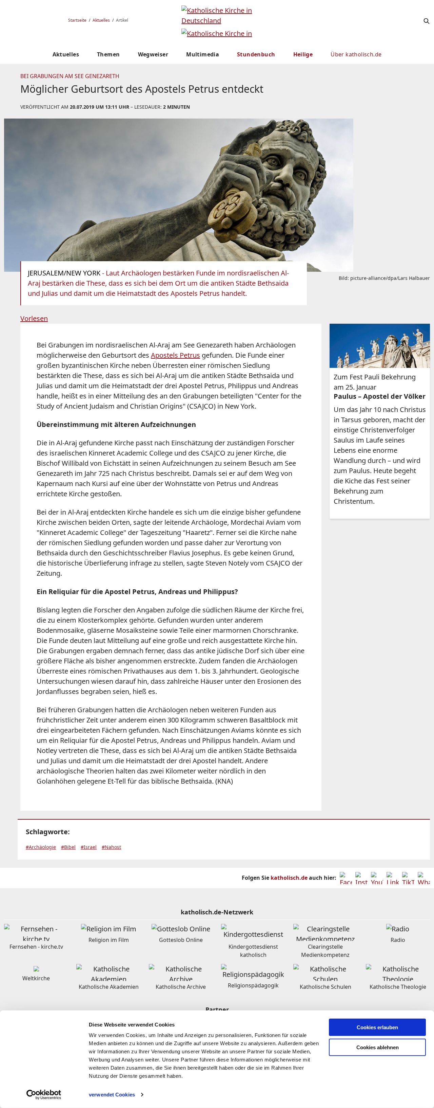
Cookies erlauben (377, 1027)
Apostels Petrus (175, 355)
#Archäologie (41, 847)
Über (356, 54)
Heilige (303, 54)
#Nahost (111, 847)
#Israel (89, 847)
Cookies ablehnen (377, 1047)
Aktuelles (101, 20)
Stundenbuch (256, 54)
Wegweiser (153, 54)
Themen (108, 54)
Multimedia (202, 54)
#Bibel (68, 847)
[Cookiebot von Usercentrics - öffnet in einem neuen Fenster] (44, 1095)
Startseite (77, 20)
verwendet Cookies (112, 1094)
